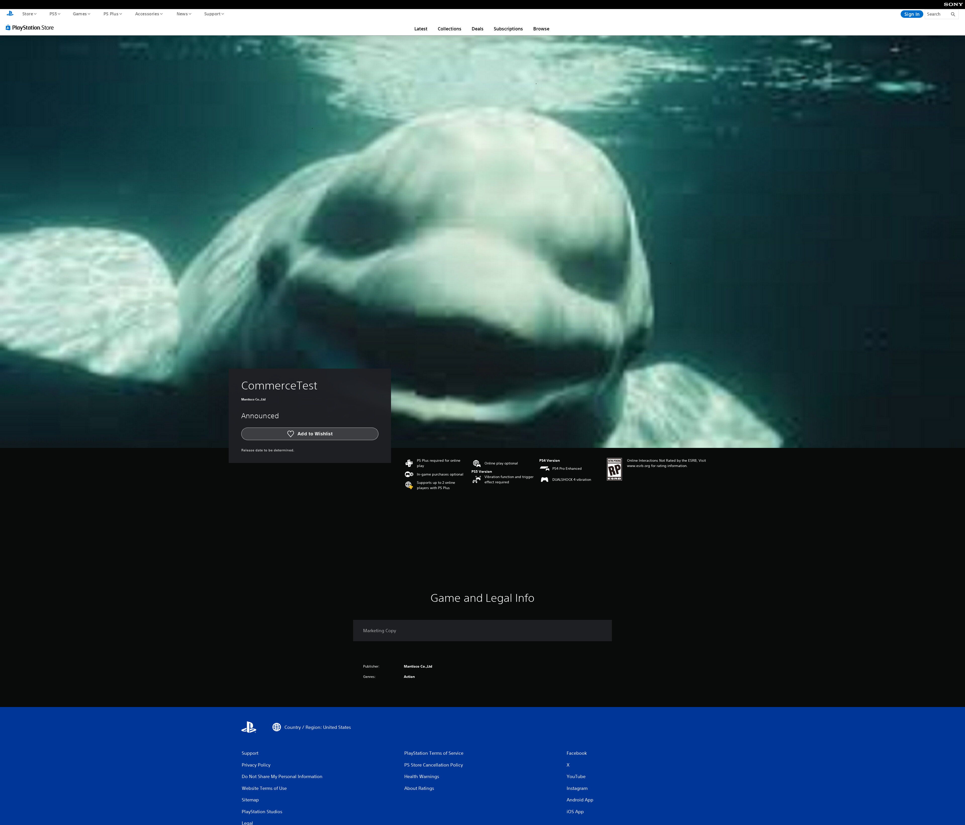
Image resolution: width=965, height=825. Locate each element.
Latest (420, 28)
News (182, 13)
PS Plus (110, 13)
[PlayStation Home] (10, 14)
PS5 (53, 13)
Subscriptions (508, 28)
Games (80, 13)
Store (27, 13)
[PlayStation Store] (31, 27)
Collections (449, 28)
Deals (478, 28)
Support (212, 13)
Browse (541, 28)
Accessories (147, 13)
